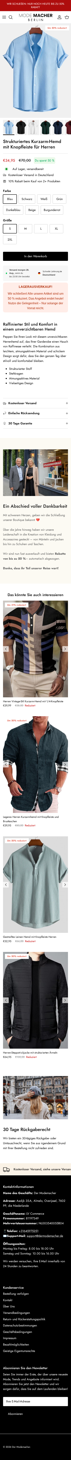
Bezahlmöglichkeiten (16, 1344)
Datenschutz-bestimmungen (20, 1325)
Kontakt (7, 1300)
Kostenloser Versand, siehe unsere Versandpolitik (36, 1169)
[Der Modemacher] (36, 17)
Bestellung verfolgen (16, 1294)
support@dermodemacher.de (45, 1236)
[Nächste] (65, 649)
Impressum (9, 1338)
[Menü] (4, 17)
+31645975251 (28, 1231)
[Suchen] (12, 17)
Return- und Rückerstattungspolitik (24, 1319)
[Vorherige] (6, 649)
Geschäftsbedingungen (17, 1332)
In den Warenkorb (35, 256)
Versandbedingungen (16, 1313)
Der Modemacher (21, 1447)
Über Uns (9, 1306)
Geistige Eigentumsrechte (19, 1351)
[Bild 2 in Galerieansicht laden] (35, 71)
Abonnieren (15, 1414)
